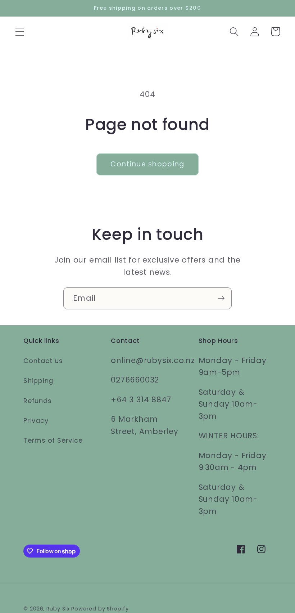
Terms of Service (52, 440)
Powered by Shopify (99, 608)
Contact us (43, 360)
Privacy (35, 420)
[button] (19, 31)
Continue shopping (147, 164)
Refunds (37, 400)
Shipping (38, 380)
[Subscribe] (221, 298)
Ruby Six (57, 608)
